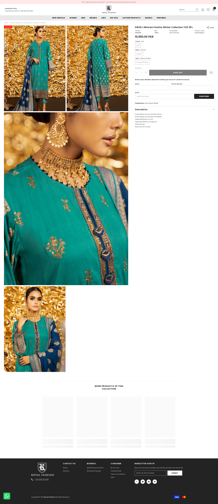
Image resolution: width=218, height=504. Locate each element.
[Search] (189, 9)
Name (137, 84)
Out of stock (149, 103)
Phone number (177, 84)
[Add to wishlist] (211, 72)
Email (137, 92)
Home (6, 23)
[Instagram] (143, 481)
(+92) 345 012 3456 (11, 11)
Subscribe (204, 96)
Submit (174, 473)
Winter (156, 103)
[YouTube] (155, 481)
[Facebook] (137, 481)
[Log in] (203, 9)
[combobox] (186, 9)
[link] (58, 443)
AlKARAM (138, 33)
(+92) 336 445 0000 (26, 11)
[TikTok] (149, 481)
